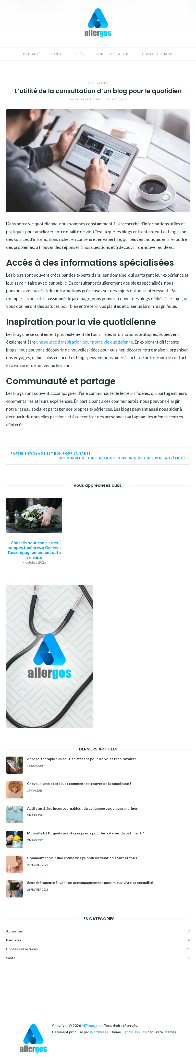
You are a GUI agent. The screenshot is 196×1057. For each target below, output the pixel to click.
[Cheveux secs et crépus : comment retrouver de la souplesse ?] (14, 789)
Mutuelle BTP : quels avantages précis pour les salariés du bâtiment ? (85, 833)
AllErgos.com (92, 1025)
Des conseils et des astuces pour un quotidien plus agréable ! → (124, 458)
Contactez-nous (158, 54)
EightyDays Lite (134, 1032)
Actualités (33, 54)
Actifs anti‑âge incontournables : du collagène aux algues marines (82, 808)
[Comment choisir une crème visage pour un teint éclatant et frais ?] (14, 864)
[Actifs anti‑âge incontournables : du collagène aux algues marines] (14, 814)
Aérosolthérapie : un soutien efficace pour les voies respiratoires (82, 759)
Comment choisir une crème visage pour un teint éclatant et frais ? (83, 858)
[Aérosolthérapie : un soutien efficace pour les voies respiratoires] (14, 765)
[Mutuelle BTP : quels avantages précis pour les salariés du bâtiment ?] (14, 839)
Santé (56, 54)
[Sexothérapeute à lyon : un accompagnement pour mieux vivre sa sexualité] (14, 888)
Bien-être (79, 54)
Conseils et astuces (115, 54)
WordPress (99, 1032)
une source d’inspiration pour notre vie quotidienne (84, 342)
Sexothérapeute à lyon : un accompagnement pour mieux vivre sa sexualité (90, 882)
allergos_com (85, 99)
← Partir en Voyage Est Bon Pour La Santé (48, 453)
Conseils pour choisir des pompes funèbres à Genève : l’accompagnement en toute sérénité (34, 550)
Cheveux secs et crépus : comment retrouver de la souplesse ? (79, 783)
